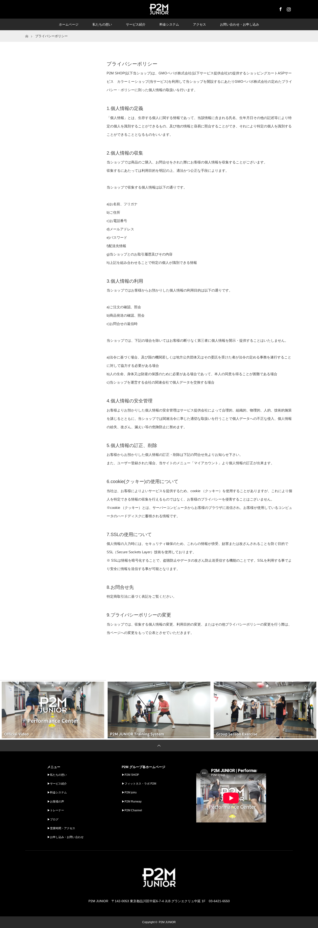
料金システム (169, 24)
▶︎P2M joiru (129, 792)
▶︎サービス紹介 (57, 783)
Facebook (280, 8)
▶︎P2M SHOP (130, 774)
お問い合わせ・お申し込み (239, 24)
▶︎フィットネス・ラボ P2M (139, 783)
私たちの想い (102, 24)
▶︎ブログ (52, 819)
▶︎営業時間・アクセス (61, 828)
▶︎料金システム (57, 792)
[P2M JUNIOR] (159, 892)
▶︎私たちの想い (57, 774)
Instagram (288, 8)
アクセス (199, 24)
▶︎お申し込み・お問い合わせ (65, 837)
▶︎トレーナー (55, 810)
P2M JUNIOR (167, 922)
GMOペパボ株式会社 (175, 73)
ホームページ (68, 24)
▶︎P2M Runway (132, 801)
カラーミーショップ (133, 81)
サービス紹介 (135, 24)
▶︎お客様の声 (55, 801)
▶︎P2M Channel (132, 810)
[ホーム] (26, 32)
